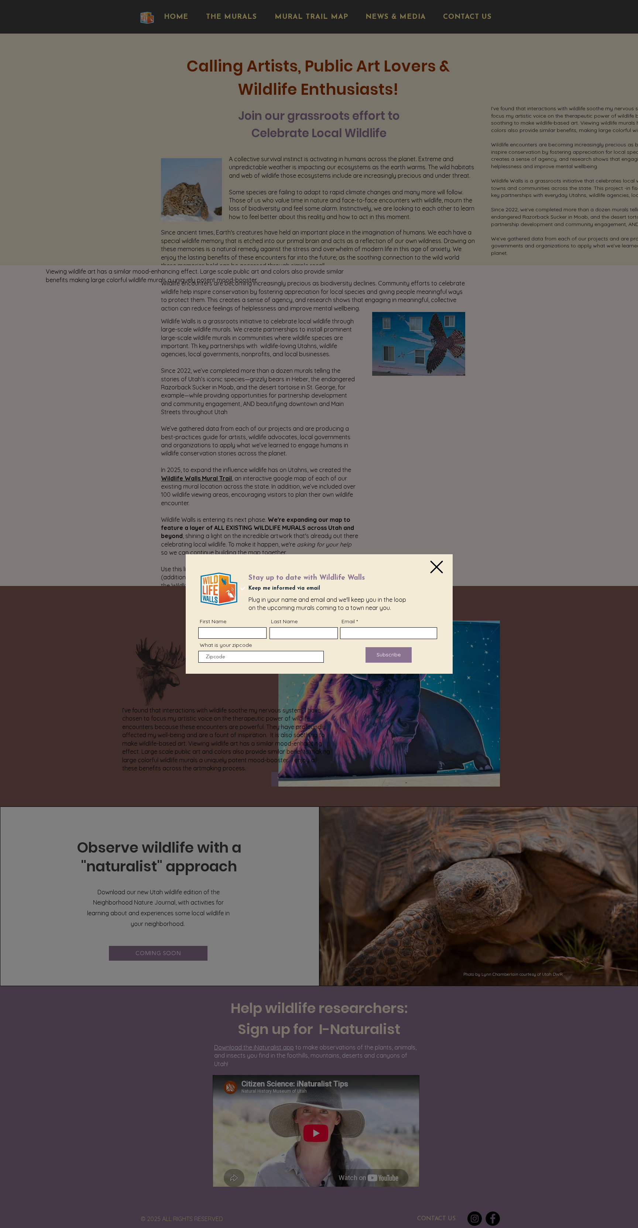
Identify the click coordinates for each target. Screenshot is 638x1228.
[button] (436, 567)
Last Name (284, 621)
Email (348, 621)
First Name (213, 621)
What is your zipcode (226, 645)
